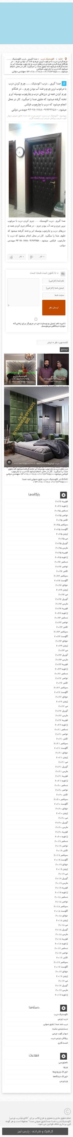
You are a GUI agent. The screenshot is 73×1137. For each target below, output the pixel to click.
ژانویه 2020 (61, 836)
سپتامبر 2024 (61, 576)
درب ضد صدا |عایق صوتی (23, 115)
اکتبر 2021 (62, 739)
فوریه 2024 (61, 608)
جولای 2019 (61, 864)
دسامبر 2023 (61, 618)
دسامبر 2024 (61, 562)
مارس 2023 (61, 659)
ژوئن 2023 (62, 646)
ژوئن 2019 (62, 869)
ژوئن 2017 (62, 976)
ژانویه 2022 (61, 725)
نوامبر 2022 (61, 678)
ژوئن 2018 (62, 920)
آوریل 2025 (61, 543)
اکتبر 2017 (62, 957)
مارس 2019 (61, 883)
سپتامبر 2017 (61, 962)
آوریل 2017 (61, 985)
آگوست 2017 (61, 967)
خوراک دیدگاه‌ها (60, 1076)
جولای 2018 (61, 916)
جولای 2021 (61, 753)
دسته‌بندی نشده (60, 1029)
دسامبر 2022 (61, 673)
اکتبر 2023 (62, 627)
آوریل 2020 (61, 822)
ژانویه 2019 (61, 892)
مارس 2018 (61, 934)
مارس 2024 (61, 604)
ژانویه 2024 (61, 613)
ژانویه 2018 (61, 943)
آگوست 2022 (61, 692)
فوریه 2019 (61, 888)
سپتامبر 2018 (61, 906)
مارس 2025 (61, 548)
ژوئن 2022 (62, 701)
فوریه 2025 (61, 552)
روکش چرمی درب (48, 118)
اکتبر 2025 (62, 520)
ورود (65, 1067)
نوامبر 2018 (61, 902)
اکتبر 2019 (62, 850)
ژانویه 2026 (61, 506)
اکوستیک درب (47, 59)
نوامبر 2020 (61, 790)
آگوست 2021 (61, 748)
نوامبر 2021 (61, 734)
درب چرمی (40, 115)
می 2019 (63, 874)
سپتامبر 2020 (61, 799)
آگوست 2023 (61, 636)
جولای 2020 (61, 808)
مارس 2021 (61, 771)
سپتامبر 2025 (61, 525)
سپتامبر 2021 (61, 743)
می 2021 (63, 762)
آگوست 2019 (61, 860)
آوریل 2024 (61, 599)
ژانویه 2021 (61, 781)
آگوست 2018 (61, 911)
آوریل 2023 (61, 655)
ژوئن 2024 (62, 590)
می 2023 (63, 650)
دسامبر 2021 (61, 729)
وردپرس (64, 1081)
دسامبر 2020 (61, 785)
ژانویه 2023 (61, 669)
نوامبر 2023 (61, 622)
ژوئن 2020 (62, 813)
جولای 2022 (61, 697)
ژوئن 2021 (62, 757)
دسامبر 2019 (61, 841)
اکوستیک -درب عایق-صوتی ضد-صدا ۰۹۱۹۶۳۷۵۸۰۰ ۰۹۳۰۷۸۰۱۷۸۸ (45, 480)
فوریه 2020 (61, 832)
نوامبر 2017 (61, 953)
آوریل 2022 (61, 711)
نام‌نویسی (63, 1062)
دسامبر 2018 (61, 897)
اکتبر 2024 (62, 571)
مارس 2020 (61, 827)
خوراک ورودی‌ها (60, 1072)
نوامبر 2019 (61, 846)
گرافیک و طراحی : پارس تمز (35, 1131)
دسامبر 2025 (61, 511)
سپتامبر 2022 (61, 687)
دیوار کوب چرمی (60, 1033)
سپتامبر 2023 (61, 632)
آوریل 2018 (61, 929)
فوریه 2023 (61, 664)
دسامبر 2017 (61, 948)
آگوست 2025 (61, 529)
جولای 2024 (61, 585)
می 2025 (63, 538)
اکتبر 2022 (62, 683)
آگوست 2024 (61, 580)
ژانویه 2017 (61, 995)
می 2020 (63, 818)
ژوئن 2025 (62, 534)
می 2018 (63, 925)
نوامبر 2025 (61, 515)
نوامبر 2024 (61, 566)
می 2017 (63, 981)
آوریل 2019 (61, 878)
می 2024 (63, 594)
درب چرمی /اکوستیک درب (55, 386)
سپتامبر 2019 (61, 855)
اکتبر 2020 (62, 794)
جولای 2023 (61, 641)
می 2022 (63, 706)
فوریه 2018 (61, 939)
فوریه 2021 (61, 776)
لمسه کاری (34, 118)
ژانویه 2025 (61, 557)
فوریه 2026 (61, 501)
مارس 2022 (61, 715)
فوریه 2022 (61, 720)
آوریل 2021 (61, 767)
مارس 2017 (61, 990)
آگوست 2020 (61, 804)
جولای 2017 (61, 971)
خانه (61, 59)
